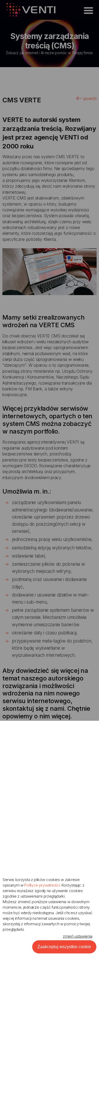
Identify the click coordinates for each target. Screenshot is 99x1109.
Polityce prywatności (42, 885)
